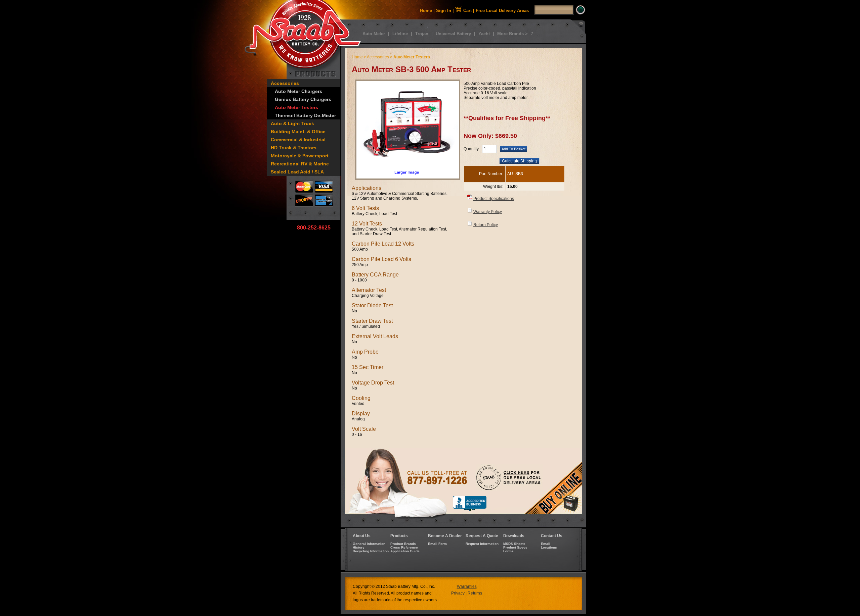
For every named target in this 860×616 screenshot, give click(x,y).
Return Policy (485, 224)
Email (545, 544)
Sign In (443, 10)
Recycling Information (371, 551)
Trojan (421, 33)
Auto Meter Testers (296, 107)
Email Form (437, 544)
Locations (549, 547)
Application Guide (405, 551)
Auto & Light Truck (292, 123)
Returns (475, 593)
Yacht (484, 33)
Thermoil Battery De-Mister (305, 115)
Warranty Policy (487, 211)
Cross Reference (404, 547)
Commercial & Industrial (298, 139)
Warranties (467, 586)
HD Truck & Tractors (293, 147)
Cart (467, 10)
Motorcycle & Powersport (300, 155)
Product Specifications (493, 198)
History (358, 547)
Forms (508, 551)
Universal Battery (453, 33)
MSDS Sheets (514, 544)
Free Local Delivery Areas (502, 10)
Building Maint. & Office (298, 131)
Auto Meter (373, 33)
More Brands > (512, 33)
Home (426, 10)
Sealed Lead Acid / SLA (297, 171)
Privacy (458, 593)
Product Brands (403, 544)
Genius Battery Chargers (303, 99)
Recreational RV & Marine (300, 163)
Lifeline (400, 33)
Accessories (285, 83)
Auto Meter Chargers (298, 91)
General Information (369, 544)
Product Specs (515, 547)
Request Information (482, 544)
